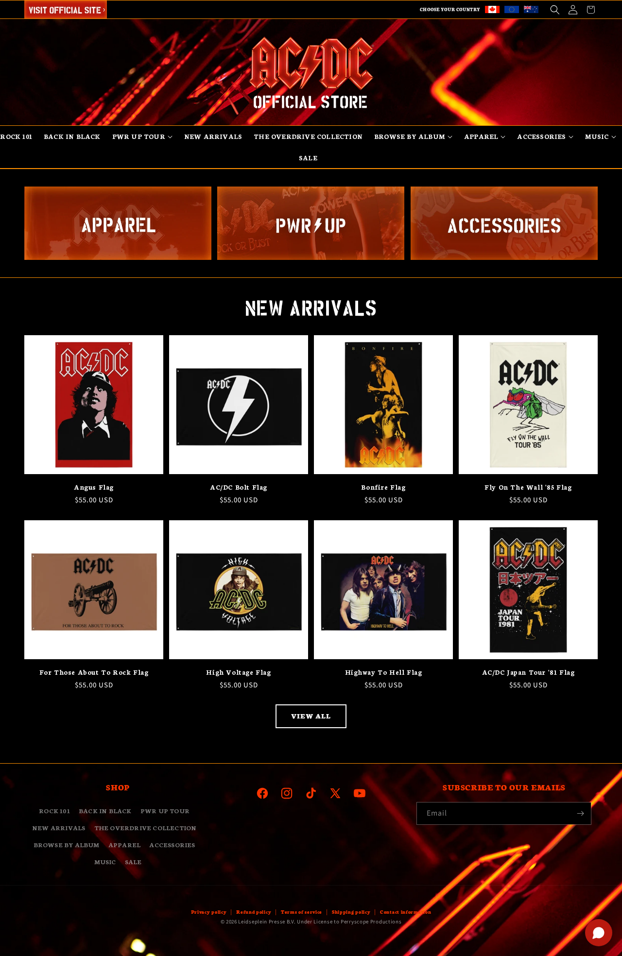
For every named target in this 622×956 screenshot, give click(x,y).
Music (105, 861)
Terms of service (301, 911)
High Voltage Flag (238, 672)
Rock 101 (54, 810)
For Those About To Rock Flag (94, 672)
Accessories (172, 844)
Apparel (124, 844)
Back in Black (105, 810)
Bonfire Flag (383, 487)
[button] (555, 9)
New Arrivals (58, 827)
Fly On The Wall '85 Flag (527, 487)
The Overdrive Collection (145, 827)
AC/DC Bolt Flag (238, 487)
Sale (133, 861)
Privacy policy (209, 911)
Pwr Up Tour (165, 810)
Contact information (405, 911)
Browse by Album (67, 844)
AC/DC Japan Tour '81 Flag (528, 672)
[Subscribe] (580, 813)
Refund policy (253, 911)
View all (311, 715)
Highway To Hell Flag (383, 672)
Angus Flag (94, 487)
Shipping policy (351, 911)
